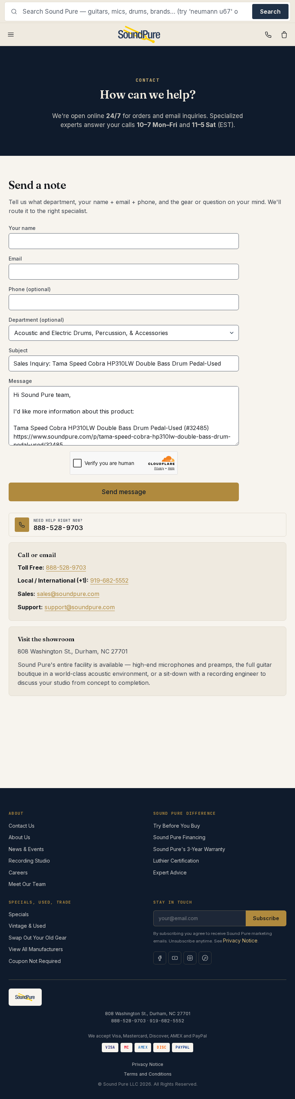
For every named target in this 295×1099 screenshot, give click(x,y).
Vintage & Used (27, 926)
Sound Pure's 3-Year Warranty (189, 849)
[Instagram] (189, 957)
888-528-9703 (66, 567)
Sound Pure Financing (179, 837)
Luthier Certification (176, 861)
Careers (18, 872)
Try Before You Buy (176, 826)
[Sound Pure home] (139, 34)
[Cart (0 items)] (284, 34)
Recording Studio (29, 861)
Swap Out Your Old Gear (38, 938)
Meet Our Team (27, 884)
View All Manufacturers (36, 949)
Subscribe (266, 918)
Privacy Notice (240, 940)
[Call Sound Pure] (268, 34)
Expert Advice (170, 872)
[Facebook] (159, 957)
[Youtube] (174, 957)
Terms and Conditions (148, 1074)
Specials (19, 914)
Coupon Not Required (35, 961)
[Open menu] (11, 34)
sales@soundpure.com (68, 593)
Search (270, 11)
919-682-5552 (109, 580)
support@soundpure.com (80, 607)
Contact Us (22, 826)
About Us (19, 837)
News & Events (26, 849)
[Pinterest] (205, 957)
